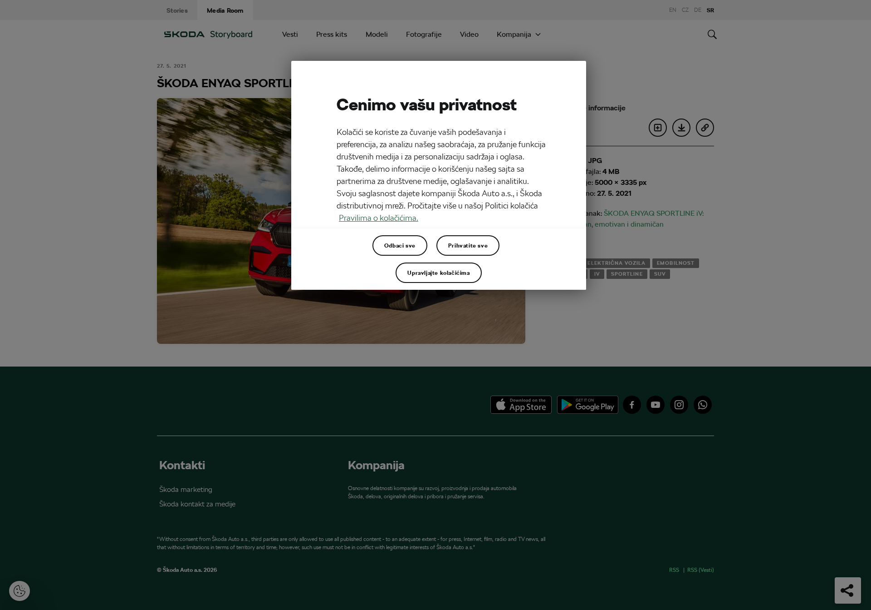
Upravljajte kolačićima (438, 272)
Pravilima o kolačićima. (378, 218)
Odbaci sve (400, 245)
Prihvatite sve (468, 245)
